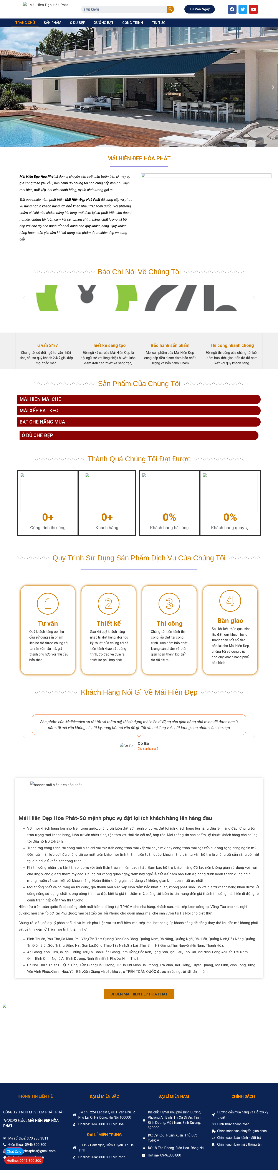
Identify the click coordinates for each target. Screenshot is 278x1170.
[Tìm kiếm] (170, 9)
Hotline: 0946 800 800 (24, 1160)
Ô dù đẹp (77, 23)
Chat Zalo (14, 1151)
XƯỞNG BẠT (104, 23)
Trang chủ (25, 23)
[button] (199, 9)
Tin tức (158, 23)
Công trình (132, 23)
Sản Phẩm (52, 23)
